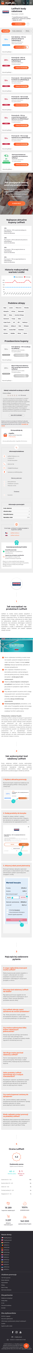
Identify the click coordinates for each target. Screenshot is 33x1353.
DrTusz (13, 311)
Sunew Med (12, 329)
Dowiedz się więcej (27, 1348)
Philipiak (26, 326)
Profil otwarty (12, 436)
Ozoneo (6, 333)
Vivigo (13, 318)
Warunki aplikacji (7, 52)
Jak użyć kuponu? (16, 415)
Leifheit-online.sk (15, 535)
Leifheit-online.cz (15, 533)
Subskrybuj (16, 203)
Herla (5, 329)
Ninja (10, 315)
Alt (14, 322)
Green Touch (7, 322)
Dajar (5, 307)
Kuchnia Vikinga (19, 315)
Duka (19, 318)
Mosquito (6, 311)
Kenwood (6, 318)
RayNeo (13, 333)
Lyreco (11, 307)
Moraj (19, 333)
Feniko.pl (24, 322)
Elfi (19, 322)
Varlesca (6, 326)
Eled (20, 326)
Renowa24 (21, 311)
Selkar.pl (13, 326)
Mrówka (26, 307)
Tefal (5, 315)
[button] (18, 277)
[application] (16, 286)
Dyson (25, 333)
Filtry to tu (18, 307)
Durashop (21, 329)
